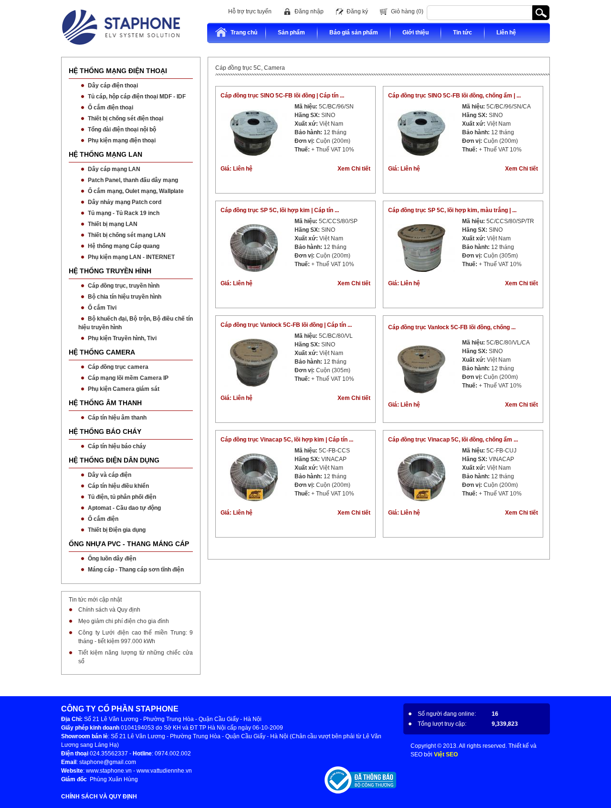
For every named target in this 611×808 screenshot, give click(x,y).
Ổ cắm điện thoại (110, 107)
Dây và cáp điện (109, 475)
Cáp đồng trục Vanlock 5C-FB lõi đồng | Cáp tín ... (286, 325)
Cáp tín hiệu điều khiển (118, 486)
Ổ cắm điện (103, 519)
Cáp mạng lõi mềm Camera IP (128, 378)
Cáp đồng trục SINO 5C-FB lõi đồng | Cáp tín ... (282, 95)
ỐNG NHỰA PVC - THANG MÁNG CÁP (129, 544)
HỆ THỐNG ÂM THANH (105, 403)
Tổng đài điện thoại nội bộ (122, 129)
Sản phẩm (291, 32)
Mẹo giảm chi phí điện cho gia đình (123, 621)
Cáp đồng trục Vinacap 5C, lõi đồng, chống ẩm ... (453, 439)
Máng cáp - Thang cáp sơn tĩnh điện (136, 569)
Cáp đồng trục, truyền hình (123, 285)
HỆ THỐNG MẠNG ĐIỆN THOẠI (118, 71)
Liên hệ (506, 32)
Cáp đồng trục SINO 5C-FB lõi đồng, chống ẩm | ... (454, 95)
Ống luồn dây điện (112, 558)
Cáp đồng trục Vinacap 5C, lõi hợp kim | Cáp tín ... (287, 439)
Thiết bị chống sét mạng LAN (127, 235)
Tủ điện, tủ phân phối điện (122, 497)
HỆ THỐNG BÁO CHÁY (105, 431)
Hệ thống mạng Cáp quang (123, 246)
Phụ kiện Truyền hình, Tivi (122, 338)
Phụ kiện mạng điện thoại (122, 140)
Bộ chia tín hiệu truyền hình (124, 296)
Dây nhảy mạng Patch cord (124, 202)
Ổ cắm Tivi (102, 307)
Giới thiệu (415, 32)
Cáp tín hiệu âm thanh (117, 417)
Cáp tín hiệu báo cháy (117, 446)
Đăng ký (357, 11)
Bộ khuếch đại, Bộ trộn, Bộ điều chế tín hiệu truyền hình (135, 323)
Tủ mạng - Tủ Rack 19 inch (123, 213)
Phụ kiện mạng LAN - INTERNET (131, 257)
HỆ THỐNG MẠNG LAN (105, 154)
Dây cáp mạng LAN (114, 169)
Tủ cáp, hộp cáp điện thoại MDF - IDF (137, 96)
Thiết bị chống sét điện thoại (125, 118)
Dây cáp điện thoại (113, 85)
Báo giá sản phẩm (353, 32)
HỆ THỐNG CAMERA (102, 352)
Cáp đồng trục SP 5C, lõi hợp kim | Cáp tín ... (280, 210)
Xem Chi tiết (353, 168)
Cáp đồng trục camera (118, 367)
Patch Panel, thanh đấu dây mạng (133, 180)
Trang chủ (244, 32)
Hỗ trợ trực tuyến (250, 11)
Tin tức (462, 32)
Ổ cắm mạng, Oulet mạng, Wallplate (136, 191)
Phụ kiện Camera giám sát (123, 389)
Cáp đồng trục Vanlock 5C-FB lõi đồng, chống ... (452, 327)
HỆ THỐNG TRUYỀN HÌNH (110, 271)
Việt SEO (446, 754)
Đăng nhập (309, 11)
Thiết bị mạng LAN (112, 224)
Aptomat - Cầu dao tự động (124, 508)
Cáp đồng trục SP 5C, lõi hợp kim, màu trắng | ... (452, 210)
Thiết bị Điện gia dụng (117, 530)
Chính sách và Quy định (109, 609)
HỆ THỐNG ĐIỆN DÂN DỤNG (114, 460)
